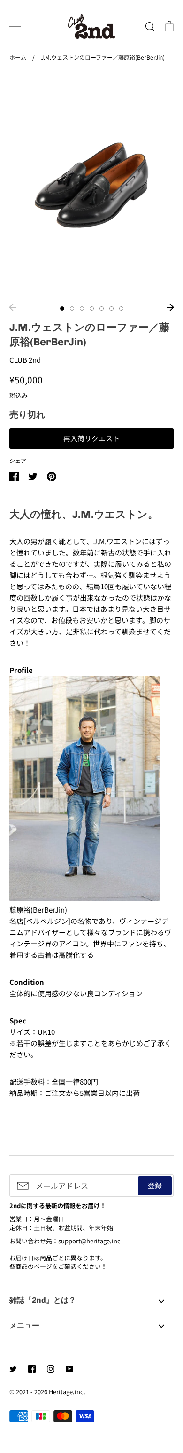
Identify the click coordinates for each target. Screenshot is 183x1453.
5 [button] (101, 308)
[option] (91, 185)
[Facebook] (32, 1368)
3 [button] (82, 308)
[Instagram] (50, 1368)
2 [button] (72, 308)
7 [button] (121, 308)
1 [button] (62, 308)
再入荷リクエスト (91, 438)
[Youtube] (69, 1368)
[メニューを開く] (15, 26)
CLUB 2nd (25, 360)
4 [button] (92, 308)
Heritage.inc (66, 1391)
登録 (155, 1185)
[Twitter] (13, 1368)
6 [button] (111, 308)
